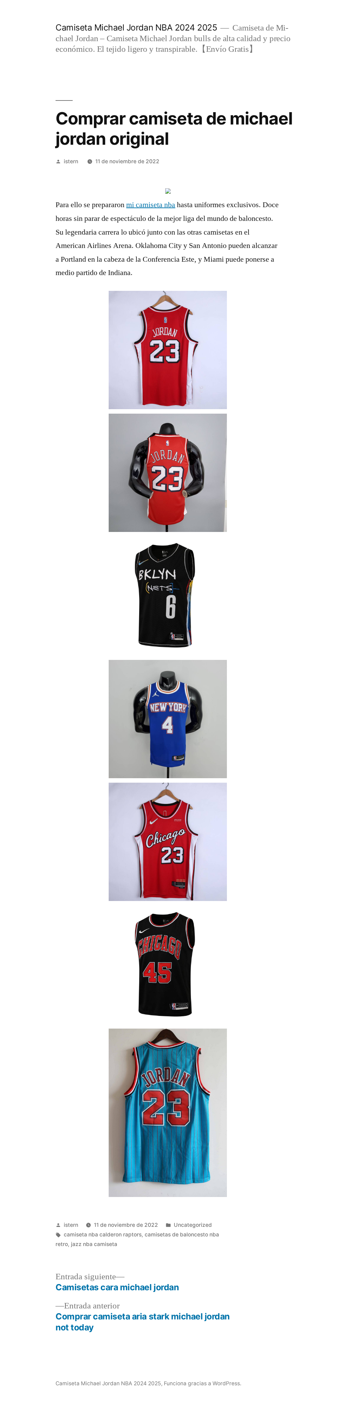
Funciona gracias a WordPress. (202, 1383)
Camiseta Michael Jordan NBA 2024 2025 (136, 27)
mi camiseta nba (150, 205)
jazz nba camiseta (94, 1244)
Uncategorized (193, 1225)
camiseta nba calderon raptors (103, 1234)
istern (71, 161)
